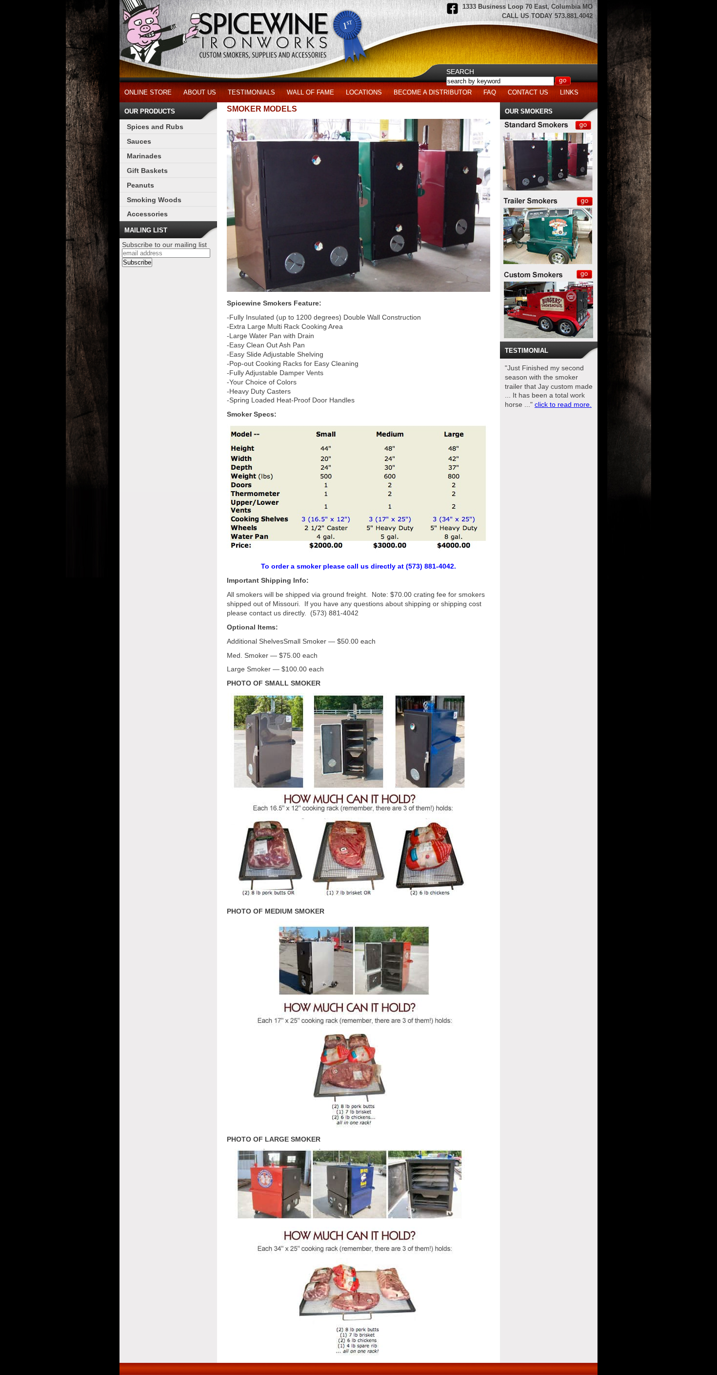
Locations (364, 92)
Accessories (147, 214)
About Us (199, 92)
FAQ (489, 92)
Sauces (139, 141)
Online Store (148, 92)
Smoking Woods (154, 200)
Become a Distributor (433, 92)
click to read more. (563, 404)
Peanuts (140, 185)
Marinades (144, 156)
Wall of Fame (310, 92)
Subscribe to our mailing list (164, 244)
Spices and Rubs (155, 127)
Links (569, 92)
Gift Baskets (147, 170)
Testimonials (251, 92)
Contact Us (528, 92)
